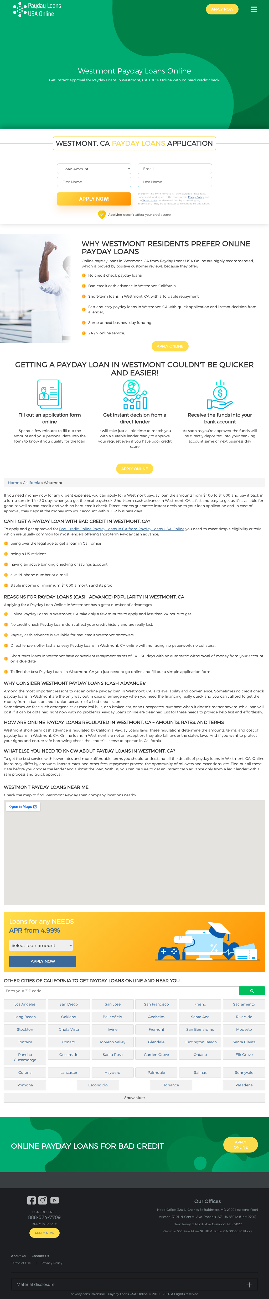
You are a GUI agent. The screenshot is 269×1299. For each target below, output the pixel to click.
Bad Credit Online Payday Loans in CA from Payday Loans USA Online (121, 529)
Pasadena (244, 1085)
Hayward (113, 1072)
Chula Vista (69, 1029)
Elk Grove (244, 1054)
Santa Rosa (113, 1054)
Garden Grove (156, 1054)
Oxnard (68, 1042)
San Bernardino (200, 1029)
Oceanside (68, 1054)
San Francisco (156, 1004)
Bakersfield (112, 1016)
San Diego (68, 1004)
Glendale (156, 1042)
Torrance (171, 1085)
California (31, 482)
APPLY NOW (43, 961)
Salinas (200, 1072)
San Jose (113, 1004)
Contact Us (40, 1256)
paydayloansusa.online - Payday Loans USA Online (109, 1294)
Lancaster (68, 1072)
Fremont (156, 1029)
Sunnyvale (244, 1072)
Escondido (98, 1085)
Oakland (68, 1016)
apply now (222, 9)
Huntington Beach (200, 1042)
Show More (134, 1097)
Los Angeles (24, 1004)
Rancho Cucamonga (25, 1057)
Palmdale (156, 1072)
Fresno (200, 1004)
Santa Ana (200, 1016)
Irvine (112, 1029)
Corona (25, 1072)
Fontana (25, 1042)
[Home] (39, 9)
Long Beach (25, 1016)
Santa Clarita (244, 1042)
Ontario (200, 1054)
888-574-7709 (44, 1217)
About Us (18, 1256)
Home (13, 482)
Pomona (25, 1085)
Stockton (25, 1029)
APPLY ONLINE (170, 346)
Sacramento (244, 1004)
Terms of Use (149, 200)
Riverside (244, 1016)
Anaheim (156, 1016)
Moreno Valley (112, 1042)
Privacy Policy (196, 197)
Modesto (244, 1029)
